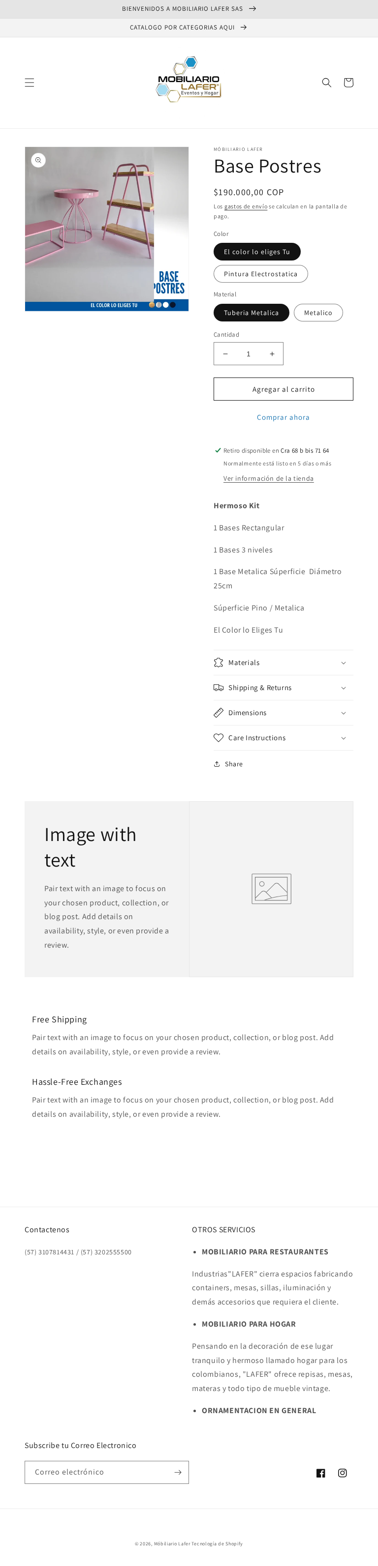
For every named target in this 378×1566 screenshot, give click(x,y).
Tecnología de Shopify (217, 1543)
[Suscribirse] (178, 1472)
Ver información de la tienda (268, 478)
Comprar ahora (283, 417)
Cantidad (226, 334)
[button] (29, 82)
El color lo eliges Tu (257, 251)
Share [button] (234, 763)
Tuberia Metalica (251, 312)
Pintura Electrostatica (261, 273)
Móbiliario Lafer (172, 1543)
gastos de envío (246, 206)
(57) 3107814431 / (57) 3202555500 (78, 1251)
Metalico (318, 312)
